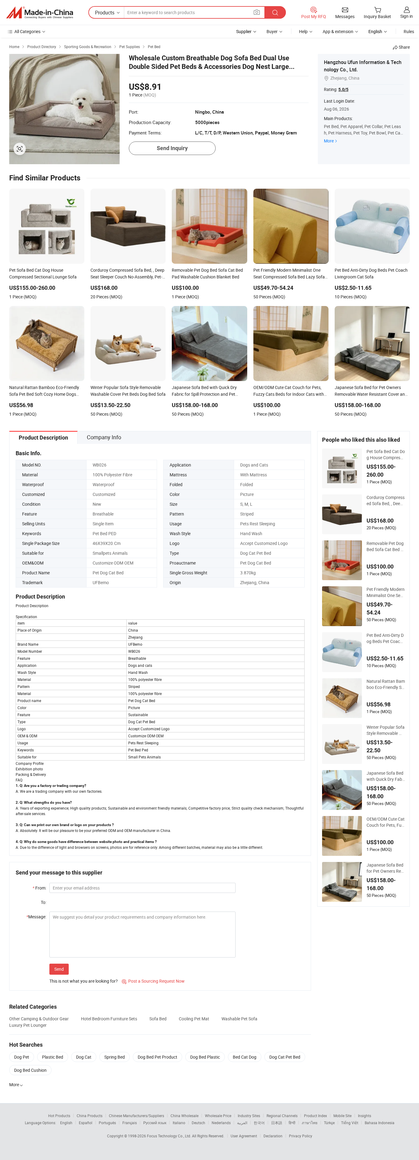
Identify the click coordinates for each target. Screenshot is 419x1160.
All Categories (27, 31)
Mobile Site (342, 1115)
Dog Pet (21, 1057)
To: (43, 902)
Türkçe (329, 1122)
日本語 (276, 1122)
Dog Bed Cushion (30, 1070)
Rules (409, 31)
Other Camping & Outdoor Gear (39, 1019)
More (329, 141)
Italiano (179, 1122)
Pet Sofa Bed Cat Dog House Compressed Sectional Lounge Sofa (386, 454)
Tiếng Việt (349, 1122)
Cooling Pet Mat (194, 1019)
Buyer (272, 31)
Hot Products (59, 1115)
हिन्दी (292, 1122)
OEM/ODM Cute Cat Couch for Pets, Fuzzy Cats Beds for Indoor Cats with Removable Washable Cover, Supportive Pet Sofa (386, 822)
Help (303, 31)
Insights (364, 1115)
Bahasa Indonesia (379, 1122)
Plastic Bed (52, 1057)
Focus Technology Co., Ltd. (169, 1135)
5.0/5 (343, 89)
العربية (242, 1122)
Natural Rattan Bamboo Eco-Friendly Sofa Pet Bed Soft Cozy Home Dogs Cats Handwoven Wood (386, 684)
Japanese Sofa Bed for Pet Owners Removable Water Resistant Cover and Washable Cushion (386, 868)
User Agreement (244, 1135)
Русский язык (154, 1122)
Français (129, 1122)
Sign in (406, 16)
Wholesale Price (218, 1115)
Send (59, 969)
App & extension (338, 31)
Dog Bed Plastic (205, 1057)
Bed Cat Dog (244, 1057)
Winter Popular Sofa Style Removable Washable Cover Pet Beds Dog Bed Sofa (386, 730)
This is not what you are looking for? (83, 981)
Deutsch (198, 1122)
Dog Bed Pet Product (157, 1057)
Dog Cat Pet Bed (284, 1057)
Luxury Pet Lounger (28, 1025)
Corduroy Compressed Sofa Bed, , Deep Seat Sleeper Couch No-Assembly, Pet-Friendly (386, 500)
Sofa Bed (158, 1019)
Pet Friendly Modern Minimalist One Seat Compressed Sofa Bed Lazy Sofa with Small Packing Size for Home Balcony (386, 592)
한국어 (259, 1122)
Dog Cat (83, 1057)
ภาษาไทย (309, 1122)
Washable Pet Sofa (239, 1019)
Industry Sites (249, 1115)
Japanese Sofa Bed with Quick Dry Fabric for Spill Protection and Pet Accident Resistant (386, 776)
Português (107, 1122)
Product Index (315, 1115)
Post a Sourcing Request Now (153, 981)
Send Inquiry (172, 148)
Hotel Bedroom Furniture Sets (109, 1019)
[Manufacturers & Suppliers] (39, 12)
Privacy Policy (300, 1135)
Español (85, 1122)
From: (39, 888)
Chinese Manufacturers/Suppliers (136, 1115)
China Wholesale (184, 1115)
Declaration (273, 1135)
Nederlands (221, 1122)
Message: (36, 917)
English (66, 1122)
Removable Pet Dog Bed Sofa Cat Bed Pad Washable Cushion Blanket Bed (385, 546)
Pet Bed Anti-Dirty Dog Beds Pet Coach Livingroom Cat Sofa (385, 638)
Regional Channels (282, 1115)
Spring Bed (114, 1057)
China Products (89, 1115)
